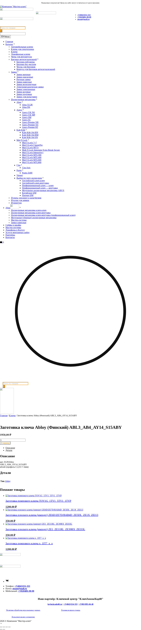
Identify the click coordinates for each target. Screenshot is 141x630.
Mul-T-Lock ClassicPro (32, 145)
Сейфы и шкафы (13, 225)
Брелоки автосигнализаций (24, 59)
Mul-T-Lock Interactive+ (33, 152)
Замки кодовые (24, 92)
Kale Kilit (21, 130)
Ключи (14, 52)
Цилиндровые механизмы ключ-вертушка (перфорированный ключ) (43, 215)
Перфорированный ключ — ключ (38, 185)
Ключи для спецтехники (22, 49)
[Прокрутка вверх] (1, 624)
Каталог (9, 44)
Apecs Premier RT (30, 127)
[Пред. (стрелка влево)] (1, 629)
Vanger (20, 175)
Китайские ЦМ (29, 193)
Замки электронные (26, 89)
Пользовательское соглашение (23, 617)
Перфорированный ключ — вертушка (40, 188)
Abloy (7, 481)
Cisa (18, 165)
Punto (19, 170)
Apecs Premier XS (30, 125)
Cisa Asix (26, 167)
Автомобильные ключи (22, 47)
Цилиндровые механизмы (23, 99)
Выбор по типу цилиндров (29, 178)
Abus (19, 102)
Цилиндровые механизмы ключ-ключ (28, 210)
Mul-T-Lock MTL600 (31, 160)
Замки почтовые (24, 94)
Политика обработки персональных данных (23, 610)
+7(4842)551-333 (22, 586)
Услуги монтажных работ (17, 232)
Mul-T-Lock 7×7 (29, 142)
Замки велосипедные (26, 84)
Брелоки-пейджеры (26, 62)
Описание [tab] (10, 448)
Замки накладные (25, 77)
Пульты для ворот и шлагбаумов (26, 198)
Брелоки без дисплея (26, 64)
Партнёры (10, 235)
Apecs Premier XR (30, 122)
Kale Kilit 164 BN (30, 132)
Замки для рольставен (27, 97)
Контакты (10, 237)
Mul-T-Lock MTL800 (31, 162)
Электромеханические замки (30, 87)
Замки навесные (24, 82)
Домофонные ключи (20, 54)
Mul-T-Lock (22, 140)
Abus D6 (26, 107)
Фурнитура (16, 203)
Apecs (19, 110)
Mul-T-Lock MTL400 (31, 157)
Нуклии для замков (20, 200)
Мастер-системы (19, 220)
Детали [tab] (9, 450)
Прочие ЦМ (27, 195)
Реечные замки (24, 79)
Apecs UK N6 (28, 112)
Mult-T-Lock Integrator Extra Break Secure (41, 150)
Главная (9, 41)
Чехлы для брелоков (26, 67)
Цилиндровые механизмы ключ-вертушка (31, 213)
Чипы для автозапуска (21, 56)
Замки (14, 72)
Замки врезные (24, 74)
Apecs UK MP (28, 115)
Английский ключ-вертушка (35, 183)
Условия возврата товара (70, 610)
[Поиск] (1, 30)
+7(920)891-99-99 (84, 17)
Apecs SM (26, 117)
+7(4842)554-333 (70, 604)
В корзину (5, 443)
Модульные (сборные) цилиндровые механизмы (33, 217)
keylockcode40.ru (55, 604)
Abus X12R (27, 105)
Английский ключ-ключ (33, 180)
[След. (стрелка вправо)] (4, 629)
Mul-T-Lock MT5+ (30, 147)
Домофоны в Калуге (15, 230)
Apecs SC (26, 120)
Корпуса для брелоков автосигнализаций (36, 69)
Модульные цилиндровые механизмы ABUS (43, 190)
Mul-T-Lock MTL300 (31, 155)
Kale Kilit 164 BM (30, 135)
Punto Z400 (27, 173)
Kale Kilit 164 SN (30, 137)
